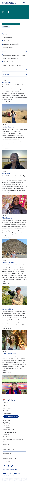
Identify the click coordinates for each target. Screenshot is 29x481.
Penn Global (6, 434)
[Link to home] (9, 3)
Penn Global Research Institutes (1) (13, 65)
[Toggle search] (24, 2)
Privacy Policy (6, 461)
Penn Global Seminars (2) (10, 58)
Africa (4, 24)
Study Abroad (14, 24)
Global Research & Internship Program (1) (14, 55)
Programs (5, 402)
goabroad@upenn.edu (8, 429)
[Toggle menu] (26, 3)
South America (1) (8, 37)
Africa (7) (6, 41)
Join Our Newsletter (11, 416)
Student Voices (7, 408)
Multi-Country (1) (8, 47)
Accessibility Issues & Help (9, 458)
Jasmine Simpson (8, 127)
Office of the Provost (8, 456)
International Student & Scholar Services (13, 439)
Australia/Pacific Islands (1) (11, 44)
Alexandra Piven (7, 309)
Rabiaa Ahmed (7, 173)
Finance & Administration (9, 447)
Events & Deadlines (8, 413)
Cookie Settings (14, 469)
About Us (5, 410)
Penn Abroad (6, 444)
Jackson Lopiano (8, 262)
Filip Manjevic (7, 218)
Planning (5, 405)
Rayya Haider (6, 82)
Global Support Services (9, 449)
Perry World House (7, 436)
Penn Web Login (7, 453)
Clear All (5, 26)
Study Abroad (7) (8, 62)
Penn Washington (7, 441)
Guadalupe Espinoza (9, 353)
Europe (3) (6, 34)
